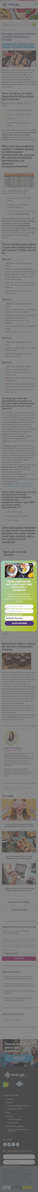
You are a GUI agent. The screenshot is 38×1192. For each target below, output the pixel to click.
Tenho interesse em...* (14, 615)
